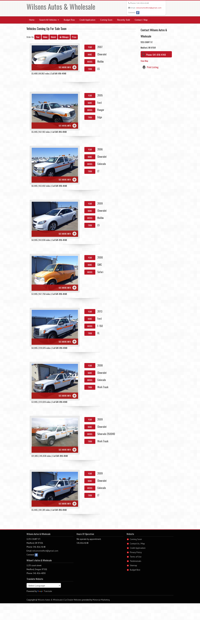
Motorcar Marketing (101, 599)
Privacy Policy (136, 552)
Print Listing (152, 67)
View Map (144, 60)
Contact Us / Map (137, 543)
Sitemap (133, 565)
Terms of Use (135, 556)
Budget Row (69, 20)
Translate (48, 591)
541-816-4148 (143, 3)
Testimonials (135, 561)
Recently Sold (123, 20)
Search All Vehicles (48, 20)
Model (53, 37)
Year (38, 37)
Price (74, 37)
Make (45, 37)
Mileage (65, 37)
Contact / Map (141, 20)
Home (31, 20)
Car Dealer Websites (73, 599)
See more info (65, 67)
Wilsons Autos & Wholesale (61, 6)
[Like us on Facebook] (137, 12)
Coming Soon (106, 20)
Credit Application (87, 20)
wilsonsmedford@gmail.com (148, 8)
